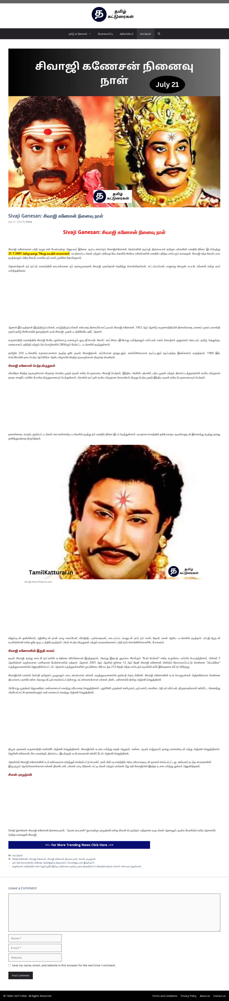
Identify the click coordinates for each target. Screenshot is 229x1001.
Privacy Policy (188, 995)
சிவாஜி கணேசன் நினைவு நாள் (62, 858)
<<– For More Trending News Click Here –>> (79, 845)
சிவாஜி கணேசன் (37, 858)
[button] (159, 33)
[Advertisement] (109, 300)
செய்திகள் (145, 33)
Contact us (219, 995)
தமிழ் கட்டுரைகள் (78, 33)
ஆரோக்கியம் (126, 33)
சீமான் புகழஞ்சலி (87, 858)
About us (205, 995)
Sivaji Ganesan (20, 858)
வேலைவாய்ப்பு (105, 33)
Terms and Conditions (164, 995)
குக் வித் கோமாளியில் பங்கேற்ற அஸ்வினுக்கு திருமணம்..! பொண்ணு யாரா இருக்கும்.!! (53, 862)
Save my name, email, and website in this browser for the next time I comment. (64, 965)
